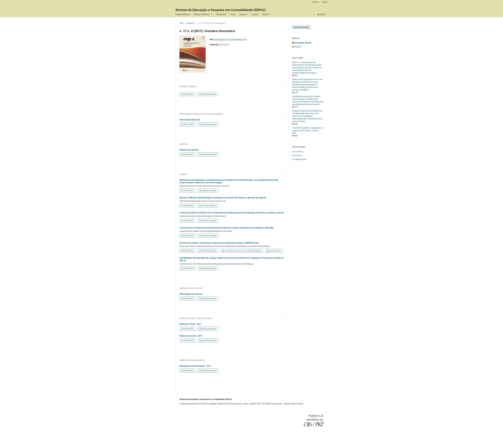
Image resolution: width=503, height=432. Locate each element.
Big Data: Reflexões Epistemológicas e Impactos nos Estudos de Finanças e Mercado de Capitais (222, 197)
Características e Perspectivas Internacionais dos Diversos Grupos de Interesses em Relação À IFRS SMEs (226, 227)
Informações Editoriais (189, 119)
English (298, 46)
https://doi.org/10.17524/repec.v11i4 (230, 39)
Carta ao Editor (275, 251)
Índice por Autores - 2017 (190, 336)
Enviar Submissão (301, 27)
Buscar (322, 14)
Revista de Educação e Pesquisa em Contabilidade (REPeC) (221, 10)
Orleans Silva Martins (189, 150)
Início (181, 23)
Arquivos (243, 14)
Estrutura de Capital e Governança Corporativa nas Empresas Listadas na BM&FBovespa (219, 243)
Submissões (221, 14)
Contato (254, 14)
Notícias (265, 14)
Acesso (324, 2)
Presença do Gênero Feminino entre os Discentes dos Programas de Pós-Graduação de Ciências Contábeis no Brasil (231, 212)
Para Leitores (297, 151)
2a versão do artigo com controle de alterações (242, 251)
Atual (233, 14)
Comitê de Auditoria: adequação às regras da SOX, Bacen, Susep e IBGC (307, 130)
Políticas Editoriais (202, 14)
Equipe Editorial (183, 14)
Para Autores (297, 155)
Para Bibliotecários (299, 159)
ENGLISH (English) (208, 94)
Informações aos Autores (190, 294)
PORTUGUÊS (188, 94)
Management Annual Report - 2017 (195, 366)
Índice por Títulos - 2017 (190, 324)
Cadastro (315, 2)
